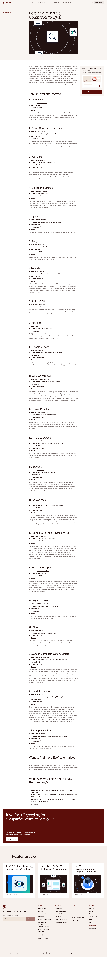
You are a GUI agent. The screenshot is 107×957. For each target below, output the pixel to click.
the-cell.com (41, 441)
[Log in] (91, 2)
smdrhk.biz (40, 694)
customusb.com (42, 503)
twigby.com (40, 244)
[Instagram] (46, 953)
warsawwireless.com (43, 379)
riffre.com (40, 630)
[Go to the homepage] (4, 907)
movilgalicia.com (42, 103)
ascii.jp (39, 326)
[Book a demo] (99, 2)
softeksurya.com (42, 536)
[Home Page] (7, 2)
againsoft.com (41, 220)
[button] (33, 2)
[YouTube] (49, 953)
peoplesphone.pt (42, 350)
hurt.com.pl (40, 470)
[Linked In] (43, 953)
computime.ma (41, 734)
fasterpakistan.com (43, 412)
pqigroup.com (41, 131)
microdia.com (41, 271)
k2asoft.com (41, 160)
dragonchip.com (42, 191)
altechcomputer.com (43, 657)
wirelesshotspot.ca (43, 571)
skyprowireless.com (43, 604)
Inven (62, 768)
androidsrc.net (41, 304)
